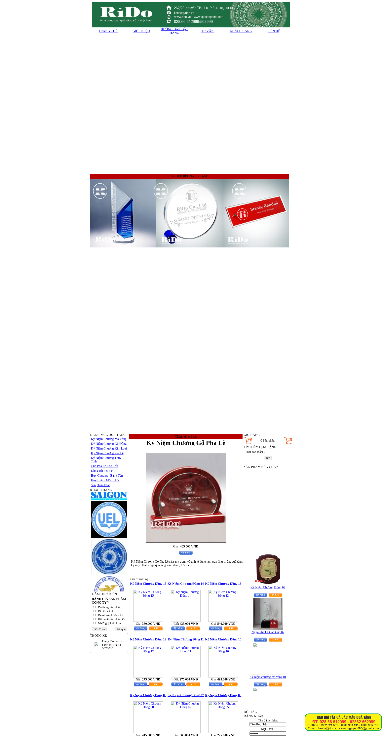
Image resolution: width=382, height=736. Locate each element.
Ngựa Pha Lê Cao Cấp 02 (267, 624)
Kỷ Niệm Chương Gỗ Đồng (109, 443)
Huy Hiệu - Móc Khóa (105, 480)
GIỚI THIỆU (141, 31)
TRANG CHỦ (108, 31)
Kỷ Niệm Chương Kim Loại (109, 448)
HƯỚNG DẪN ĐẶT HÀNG (174, 30)
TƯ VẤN (207, 31)
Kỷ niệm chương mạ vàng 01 (267, 669)
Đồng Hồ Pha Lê (102, 470)
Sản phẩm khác (100, 485)
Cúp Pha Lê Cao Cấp (104, 466)
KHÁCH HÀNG (241, 31)
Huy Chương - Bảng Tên (107, 475)
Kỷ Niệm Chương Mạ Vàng (109, 439)
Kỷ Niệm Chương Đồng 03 (267, 579)
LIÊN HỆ (274, 31)
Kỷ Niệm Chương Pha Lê (107, 453)
